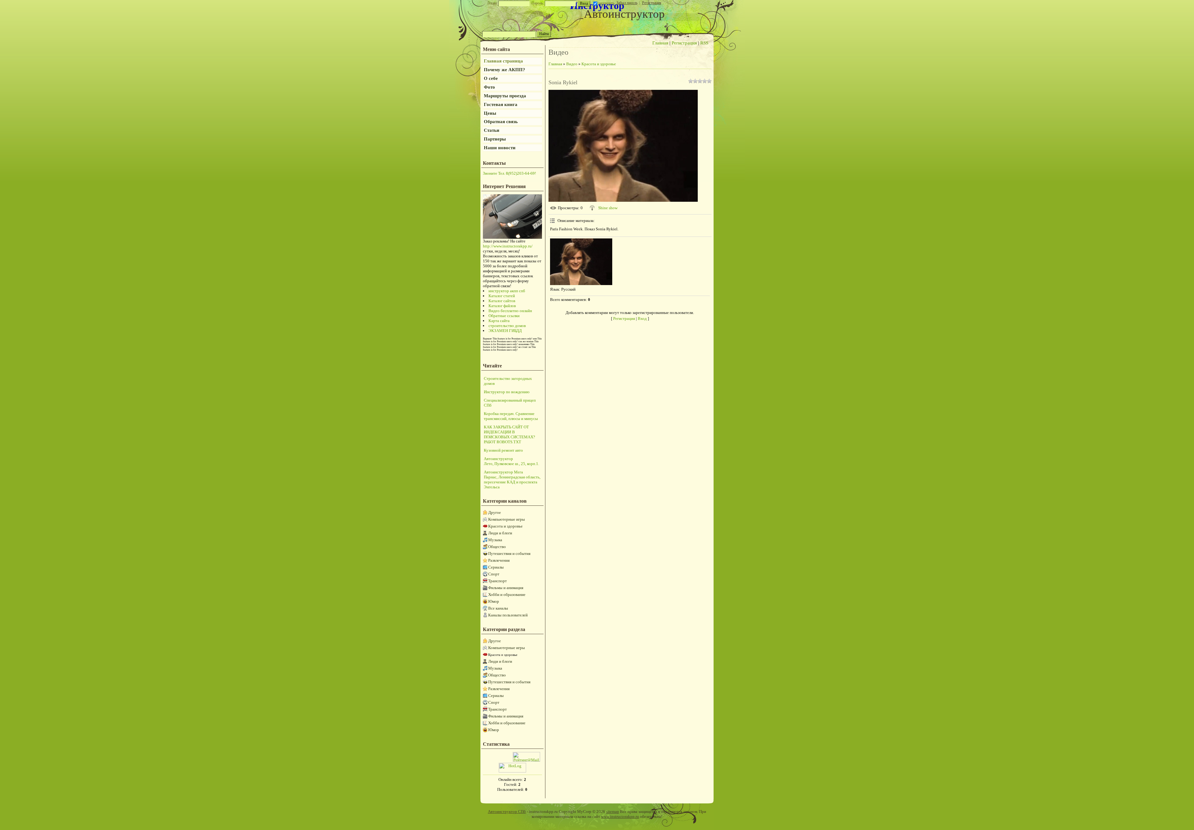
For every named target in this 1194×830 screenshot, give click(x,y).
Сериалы (496, 567)
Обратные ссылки (504, 315)
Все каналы (498, 608)
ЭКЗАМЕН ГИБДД (505, 330)
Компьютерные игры (506, 519)
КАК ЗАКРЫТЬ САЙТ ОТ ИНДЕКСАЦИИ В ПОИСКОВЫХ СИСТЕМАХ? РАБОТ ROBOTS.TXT (509, 434)
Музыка (495, 539)
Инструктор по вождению (507, 392)
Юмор (493, 601)
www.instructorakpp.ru (620, 816)
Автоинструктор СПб (507, 811)
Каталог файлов (502, 305)
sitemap (612, 811)
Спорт (493, 574)
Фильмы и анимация (505, 587)
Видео (571, 64)
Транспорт (497, 581)
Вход (642, 318)
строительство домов (507, 325)
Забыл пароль (626, 3)
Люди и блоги (500, 533)
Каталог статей (501, 295)
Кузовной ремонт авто (503, 450)
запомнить (606, 3)
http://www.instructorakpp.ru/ (508, 246)
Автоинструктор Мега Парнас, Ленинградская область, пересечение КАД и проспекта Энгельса (512, 479)
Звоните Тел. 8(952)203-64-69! (509, 173)
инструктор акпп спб (506, 290)
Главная (660, 42)
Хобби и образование (506, 594)
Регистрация (651, 3)
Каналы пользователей (508, 615)
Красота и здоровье (505, 526)
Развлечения (499, 560)
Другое (494, 512)
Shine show (608, 207)
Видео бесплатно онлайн (510, 310)
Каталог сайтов (501, 300)
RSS (704, 42)
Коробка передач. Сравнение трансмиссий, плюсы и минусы (511, 416)
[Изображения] (581, 261)
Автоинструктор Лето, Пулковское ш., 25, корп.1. (511, 461)
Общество (497, 546)
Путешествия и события (509, 553)
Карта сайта (499, 320)
